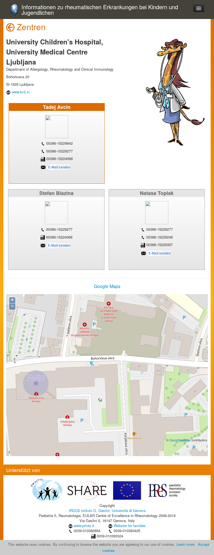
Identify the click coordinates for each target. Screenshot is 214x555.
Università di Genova (128, 510)
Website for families (130, 525)
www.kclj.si (21, 91)
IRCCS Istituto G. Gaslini (89, 510)
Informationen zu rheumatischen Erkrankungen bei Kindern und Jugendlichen (99, 9)
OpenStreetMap (180, 440)
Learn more (185, 544)
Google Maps (107, 286)
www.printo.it (84, 525)
